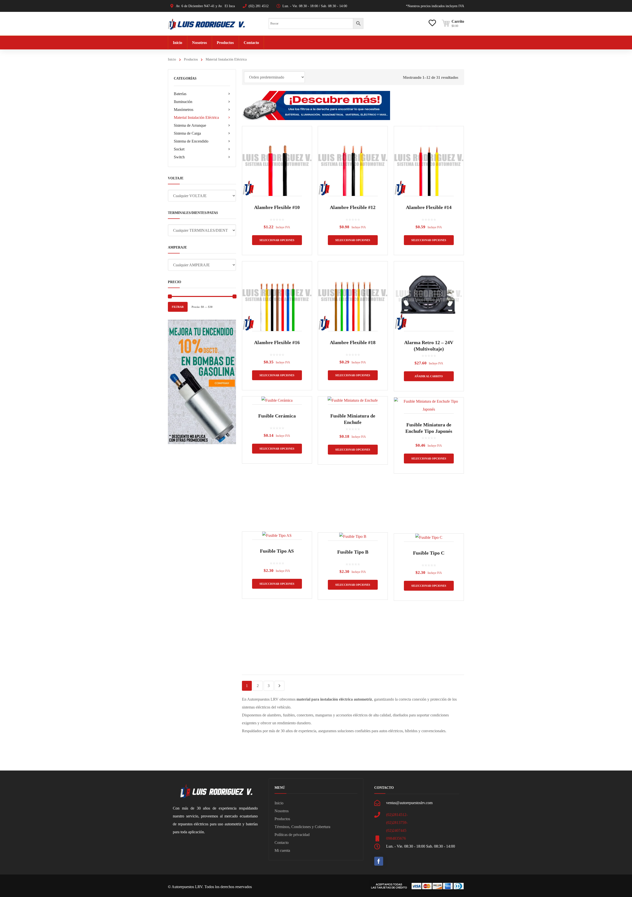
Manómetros (183, 109)
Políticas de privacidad (292, 835)
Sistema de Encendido (191, 141)
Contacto (282, 842)
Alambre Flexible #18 (352, 342)
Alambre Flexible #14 (429, 207)
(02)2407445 (396, 830)
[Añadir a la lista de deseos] (305, 137)
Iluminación (183, 102)
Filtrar (178, 306)
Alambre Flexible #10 (277, 207)
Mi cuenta (282, 850)
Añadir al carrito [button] (429, 376)
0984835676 (396, 838)
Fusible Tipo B (352, 552)
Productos (191, 59)
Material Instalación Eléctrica (196, 117)
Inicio (172, 59)
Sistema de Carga (187, 133)
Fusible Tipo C (428, 553)
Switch (179, 157)
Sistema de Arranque (190, 125)
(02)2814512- (397, 815)
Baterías (180, 94)
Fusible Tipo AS (277, 551)
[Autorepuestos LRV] (206, 23)
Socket (179, 149)
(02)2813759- (397, 822)
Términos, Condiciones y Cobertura (302, 827)
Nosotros (282, 811)
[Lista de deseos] (432, 19)
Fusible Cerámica (277, 415)
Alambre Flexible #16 (277, 342)
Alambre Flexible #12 (352, 207)
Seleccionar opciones (276, 240)
